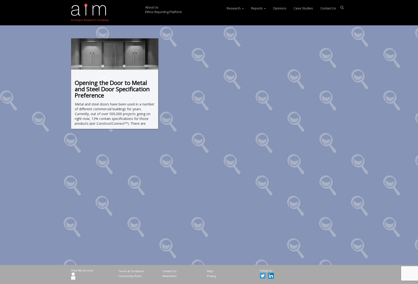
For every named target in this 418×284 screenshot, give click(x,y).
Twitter (263, 276)
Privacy (211, 276)
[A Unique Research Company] (90, 10)
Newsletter (170, 276)
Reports (257, 8)
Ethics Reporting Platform (163, 12)
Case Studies (303, 8)
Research (234, 8)
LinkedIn (271, 276)
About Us (151, 7)
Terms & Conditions (131, 271)
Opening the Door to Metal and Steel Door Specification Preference (112, 89)
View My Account (82, 270)
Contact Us (328, 8)
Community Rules (129, 276)
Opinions (279, 8)
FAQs (210, 271)
